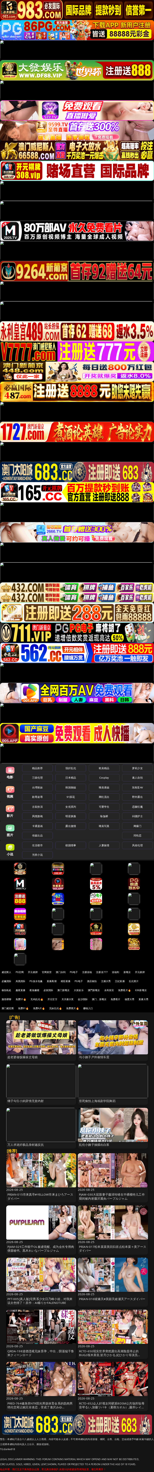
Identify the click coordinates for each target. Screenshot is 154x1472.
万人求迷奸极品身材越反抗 (25, 1145)
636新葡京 (141, 990)
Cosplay (104, 777)
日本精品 (70, 777)
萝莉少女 (137, 768)
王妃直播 (120, 981)
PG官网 (20, 972)
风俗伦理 (137, 845)
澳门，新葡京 (99, 999)
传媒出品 (37, 835)
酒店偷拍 (92, 981)
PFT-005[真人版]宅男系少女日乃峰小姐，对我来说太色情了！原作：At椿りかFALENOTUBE (40, 1301)
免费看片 (116, 999)
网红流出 (104, 797)
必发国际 (48, 990)
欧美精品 (104, 768)
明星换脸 (70, 816)
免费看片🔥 (124, 990)
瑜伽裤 (104, 816)
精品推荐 (37, 768)
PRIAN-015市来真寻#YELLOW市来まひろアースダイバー (40, 1196)
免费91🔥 (23, 1008)
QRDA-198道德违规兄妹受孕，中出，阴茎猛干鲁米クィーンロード (40, 1353)
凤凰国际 (20, 981)
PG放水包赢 (36, 981)
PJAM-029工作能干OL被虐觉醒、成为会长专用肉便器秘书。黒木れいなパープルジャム (40, 1248)
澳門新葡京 (94, 990)
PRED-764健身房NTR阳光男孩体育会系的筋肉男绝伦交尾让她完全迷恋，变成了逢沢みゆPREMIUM (40, 1407)
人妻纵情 (104, 845)
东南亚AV (137, 787)
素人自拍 (137, 777)
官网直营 (47, 972)
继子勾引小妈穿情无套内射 (25, 1101)
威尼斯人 (6, 972)
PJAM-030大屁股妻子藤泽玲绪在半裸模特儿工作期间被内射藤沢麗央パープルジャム (112, 1196)
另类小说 (37, 855)
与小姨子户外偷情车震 (94, 1057)
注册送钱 (87, 972)
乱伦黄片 (134, 981)
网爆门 (137, 826)
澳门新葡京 (63, 990)
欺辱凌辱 (37, 797)
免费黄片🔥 (72, 1008)
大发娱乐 (79, 990)
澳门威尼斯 (8, 1008)
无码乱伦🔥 (36, 999)
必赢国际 (6, 981)
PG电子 (74, 972)
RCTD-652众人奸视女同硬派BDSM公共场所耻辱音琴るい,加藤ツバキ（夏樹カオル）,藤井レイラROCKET (111, 1407)
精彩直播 (66, 981)
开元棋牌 (33, 972)
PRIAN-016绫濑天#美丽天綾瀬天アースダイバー (112, 1299)
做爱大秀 (130, 999)
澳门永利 (61, 972)
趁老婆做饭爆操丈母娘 (22, 1057)
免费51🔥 (21, 999)
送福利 (115, 972)
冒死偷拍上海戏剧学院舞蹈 (97, 1101)
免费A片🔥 (39, 1008)
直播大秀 (143, 999)
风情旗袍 (37, 816)
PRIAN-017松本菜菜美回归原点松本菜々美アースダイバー (112, 1248)
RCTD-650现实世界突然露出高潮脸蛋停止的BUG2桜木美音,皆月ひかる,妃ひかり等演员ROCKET (109, 1355)
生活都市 (37, 845)
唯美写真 (104, 826)
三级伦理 (37, 777)
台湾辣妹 (37, 787)
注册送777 (102, 972)
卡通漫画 (37, 826)
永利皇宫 (109, 990)
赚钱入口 (88, 1008)
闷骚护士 (137, 816)
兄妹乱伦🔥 (55, 1008)
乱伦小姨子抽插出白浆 (94, 1145)
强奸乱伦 (70, 768)
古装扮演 (37, 807)
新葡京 (127, 972)
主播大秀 (106, 981)
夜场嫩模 (34, 990)
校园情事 (70, 845)
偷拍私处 (6, 990)
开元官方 (52, 999)
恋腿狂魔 (137, 807)
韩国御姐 (70, 787)
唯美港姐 (104, 787)
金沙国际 (83, 999)
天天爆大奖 (68, 999)
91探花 (71, 797)
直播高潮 (52, 981)
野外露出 (137, 797)
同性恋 (137, 835)
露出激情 (70, 826)
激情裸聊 (6, 999)
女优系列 (70, 807)
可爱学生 (104, 807)
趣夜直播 (20, 990)
